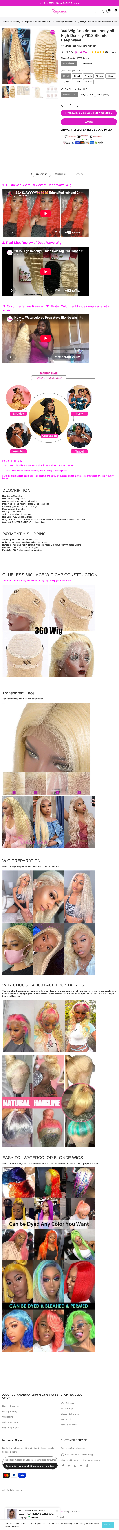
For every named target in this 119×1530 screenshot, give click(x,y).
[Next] (53, 56)
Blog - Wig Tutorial (10, 1428)
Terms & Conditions (70, 1425)
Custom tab (61, 174)
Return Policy (67, 1419)
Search (61, 1517)
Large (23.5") (87, 94)
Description (41, 174)
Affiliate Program (10, 1422)
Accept (107, 1525)
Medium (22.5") (69, 94)
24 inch (88, 82)
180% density (69, 63)
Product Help (67, 1408)
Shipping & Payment (70, 1414)
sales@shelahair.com (75, 1448)
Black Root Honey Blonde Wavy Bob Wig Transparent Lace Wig (37, 1514)
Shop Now (75, 3)
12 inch (77, 76)
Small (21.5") (103, 94)
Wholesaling (7, 1417)
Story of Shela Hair (11, 1406)
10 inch (66, 76)
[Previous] (8, 56)
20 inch (66, 82)
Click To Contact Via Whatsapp (79, 1454)
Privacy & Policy (10, 1411)
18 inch (110, 76)
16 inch (99, 76)
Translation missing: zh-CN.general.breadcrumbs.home (27, 21)
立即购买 (89, 122)
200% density (86, 63)
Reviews (79, 174)
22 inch (77, 82)
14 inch (88, 76)
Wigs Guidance (67, 1403)
